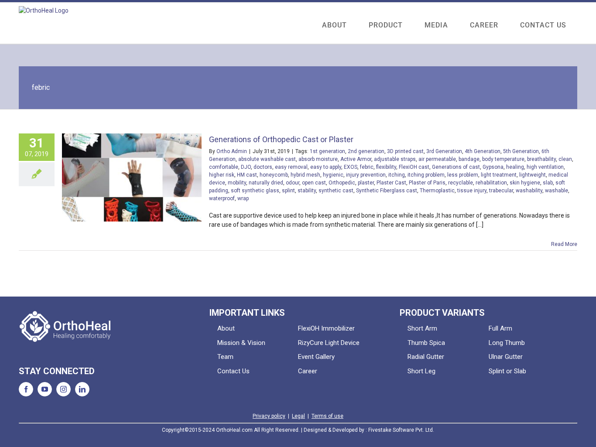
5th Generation (521, 151)
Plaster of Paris (427, 183)
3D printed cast (405, 151)
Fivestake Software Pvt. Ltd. (401, 430)
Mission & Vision (241, 343)
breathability (541, 159)
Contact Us (233, 371)
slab (548, 183)
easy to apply (325, 167)
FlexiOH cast (414, 167)
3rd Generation (444, 151)
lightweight (532, 175)
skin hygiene (525, 183)
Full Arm (500, 328)
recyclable (460, 183)
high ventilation (545, 167)
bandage (469, 159)
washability (529, 191)
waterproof (222, 198)
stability (307, 191)
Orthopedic (342, 183)
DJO (246, 167)
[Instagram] (63, 389)
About (226, 328)
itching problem (426, 175)
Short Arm (422, 328)
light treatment (499, 175)
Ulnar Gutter (506, 357)
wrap (243, 198)
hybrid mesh (305, 175)
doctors (262, 167)
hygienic (333, 175)
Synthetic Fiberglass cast (386, 191)
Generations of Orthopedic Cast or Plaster (281, 139)
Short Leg (421, 371)
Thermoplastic (437, 191)
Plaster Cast (391, 183)
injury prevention (366, 175)
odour (292, 183)
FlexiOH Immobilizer (326, 328)
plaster (366, 183)
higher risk (221, 175)
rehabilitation (491, 183)
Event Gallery (316, 357)
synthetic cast (336, 191)
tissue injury (471, 191)
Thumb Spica (426, 343)
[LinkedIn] (82, 389)
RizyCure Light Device (329, 343)
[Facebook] (26, 389)
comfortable (223, 167)
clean (565, 159)
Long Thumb (507, 343)
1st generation (327, 151)
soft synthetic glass (255, 191)
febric (366, 167)
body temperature (503, 159)
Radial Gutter (426, 357)
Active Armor (355, 159)
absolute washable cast (267, 159)
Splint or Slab (507, 371)
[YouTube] (45, 389)
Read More (564, 244)
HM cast (247, 175)
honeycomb (274, 175)
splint (288, 191)
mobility (237, 183)
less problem (462, 175)
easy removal (291, 167)
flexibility (386, 167)
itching (396, 175)
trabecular (501, 191)
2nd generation (366, 151)
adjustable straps (395, 159)
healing (515, 167)
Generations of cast (456, 167)
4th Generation (482, 151)
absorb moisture (318, 159)
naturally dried (266, 183)
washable (556, 191)
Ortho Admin (231, 151)
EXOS (350, 167)
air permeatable (437, 159)
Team (225, 357)
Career (307, 371)
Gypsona (493, 167)
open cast (314, 183)
